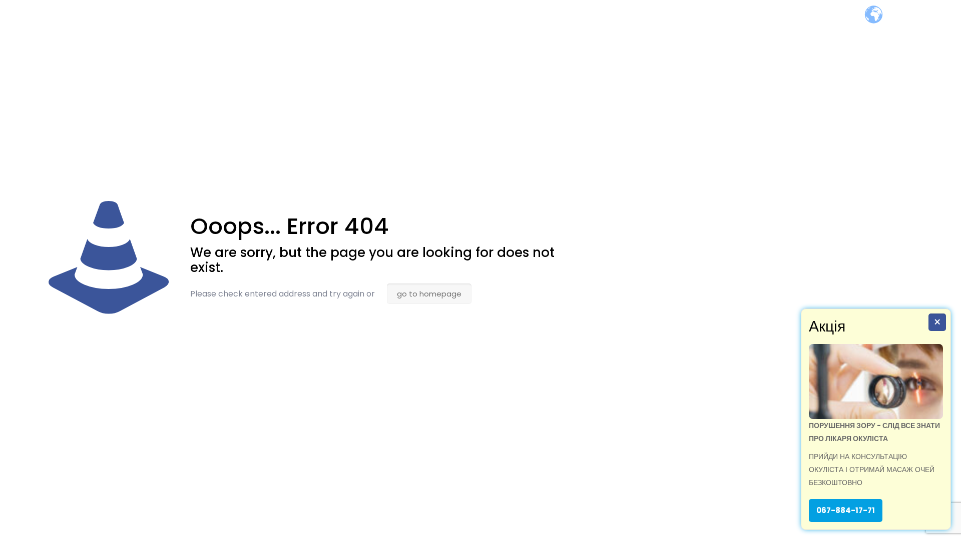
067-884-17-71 (845, 510)
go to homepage (429, 293)
